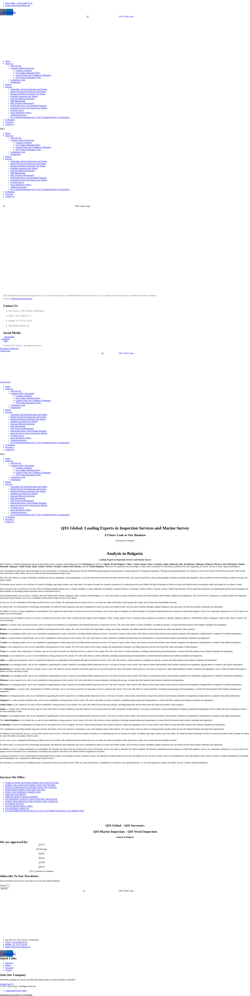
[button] (125, 129)
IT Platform (10, 120)
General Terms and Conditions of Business (33, 75)
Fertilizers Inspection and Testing (24, 96)
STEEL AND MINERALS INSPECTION (23, 792)
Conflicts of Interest (24, 70)
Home (7, 61)
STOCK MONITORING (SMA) (19, 806)
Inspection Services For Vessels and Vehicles (28, 108)
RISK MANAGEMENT (15, 794)
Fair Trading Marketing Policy (28, 73)
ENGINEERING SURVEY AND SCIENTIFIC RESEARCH (31, 799)
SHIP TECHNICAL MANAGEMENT (21, 797)
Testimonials (15, 82)
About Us (9, 63)
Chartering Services (18, 115)
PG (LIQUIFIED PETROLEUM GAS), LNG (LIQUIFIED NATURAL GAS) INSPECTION (44, 811)
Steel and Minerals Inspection (22, 99)
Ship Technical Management (22, 103)
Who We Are (15, 66)
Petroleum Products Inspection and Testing (27, 94)
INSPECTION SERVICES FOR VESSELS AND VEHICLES (31, 801)
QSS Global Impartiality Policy (28, 77)
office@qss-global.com (21, 298)
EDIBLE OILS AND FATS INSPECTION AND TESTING (30, 785)
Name (2, 885)
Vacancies (9, 122)
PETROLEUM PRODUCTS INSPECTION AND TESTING (31, 787)
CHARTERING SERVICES (17, 808)
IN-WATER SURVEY (14, 804)
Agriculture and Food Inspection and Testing (28, 89)
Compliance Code (17, 80)
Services (8, 87)
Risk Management (17, 101)
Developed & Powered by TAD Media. (16, 995)
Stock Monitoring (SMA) (20, 113)
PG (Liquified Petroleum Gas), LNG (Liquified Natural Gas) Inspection (39, 117)
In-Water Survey (17, 110)
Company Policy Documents (22, 68)
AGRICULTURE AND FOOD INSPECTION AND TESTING (32, 783)
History (8, 84)
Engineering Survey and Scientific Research (28, 106)
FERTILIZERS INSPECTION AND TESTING (25, 790)
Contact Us (9, 124)
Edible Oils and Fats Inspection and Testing (28, 92)
